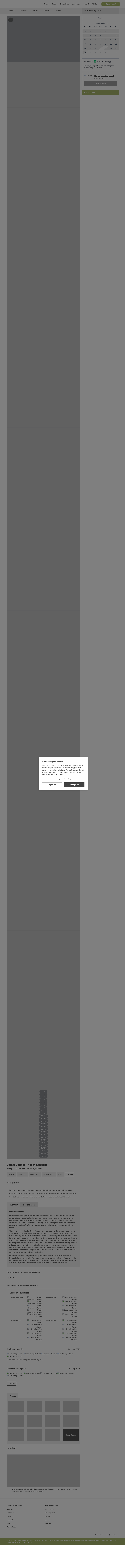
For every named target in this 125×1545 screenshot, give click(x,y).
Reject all (52, 785)
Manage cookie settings (63, 779)
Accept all (74, 785)
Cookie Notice (58, 775)
